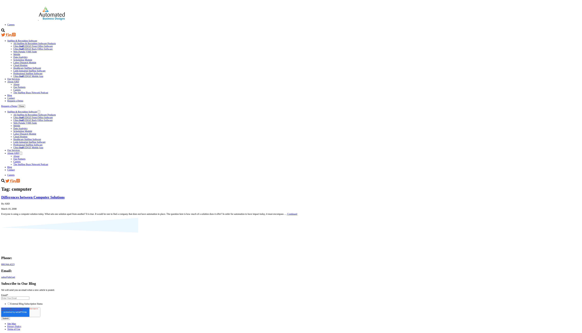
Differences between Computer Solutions (33, 197)
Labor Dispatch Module (24, 62)
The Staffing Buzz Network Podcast (30, 92)
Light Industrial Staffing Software (29, 70)
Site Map (11, 323)
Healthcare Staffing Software (27, 68)
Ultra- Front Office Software (33, 46)
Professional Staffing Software (27, 73)
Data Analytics (20, 57)
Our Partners (19, 87)
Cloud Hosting (20, 65)
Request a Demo (15, 101)
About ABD (13, 81)
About (16, 84)
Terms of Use (13, 329)
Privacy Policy (14, 326)
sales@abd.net (8, 277)
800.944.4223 (8, 264)
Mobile (16, 54)
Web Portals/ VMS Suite (25, 51)
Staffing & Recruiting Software (22, 40)
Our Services (13, 79)
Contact (11, 98)
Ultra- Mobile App (28, 76)
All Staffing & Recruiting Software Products (34, 43)
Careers (11, 24)
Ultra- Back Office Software (33, 49)
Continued (292, 214)
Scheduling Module (22, 60)
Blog (9, 95)
